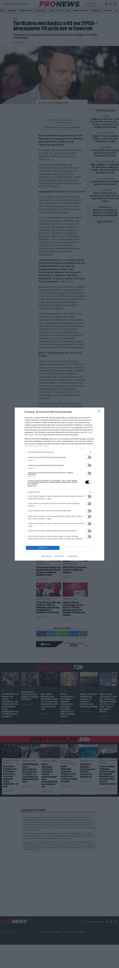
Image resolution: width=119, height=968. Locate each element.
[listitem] (59, 452)
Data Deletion (46, 556)
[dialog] (59, 484)
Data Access (59, 556)
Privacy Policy (73, 556)
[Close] (100, 412)
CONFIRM (42, 548)
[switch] (88, 457)
